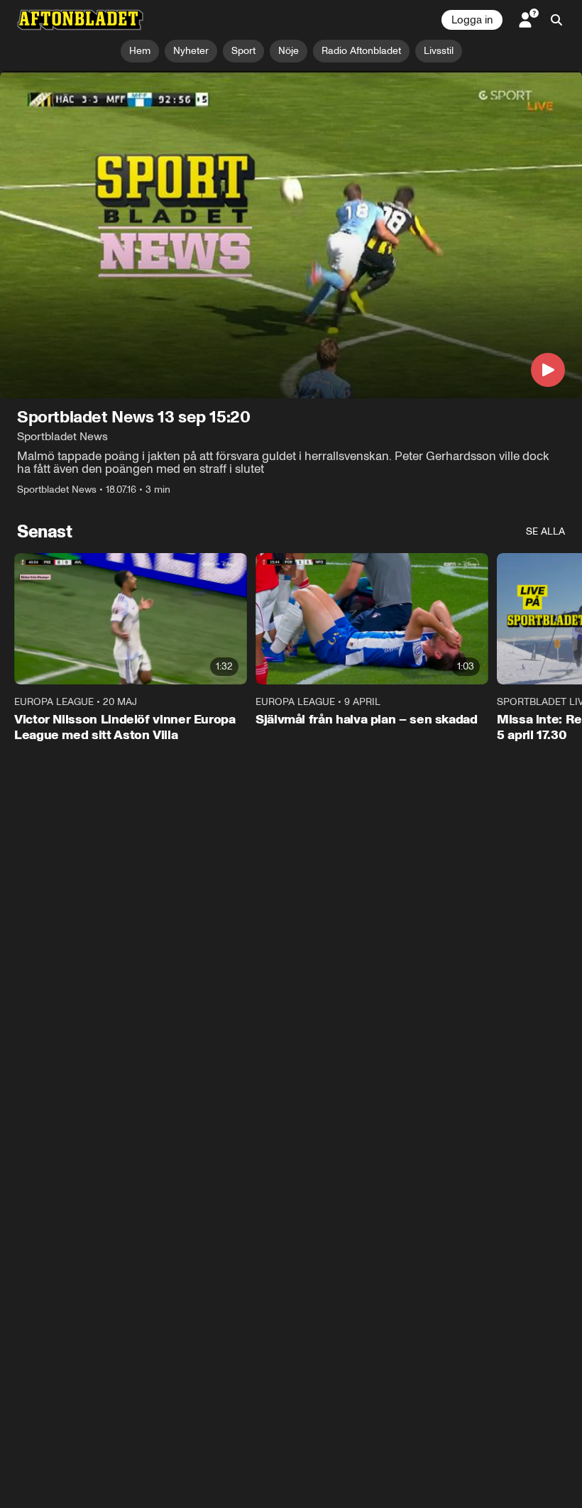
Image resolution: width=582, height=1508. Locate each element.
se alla (545, 531)
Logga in (472, 19)
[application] (291, 234)
